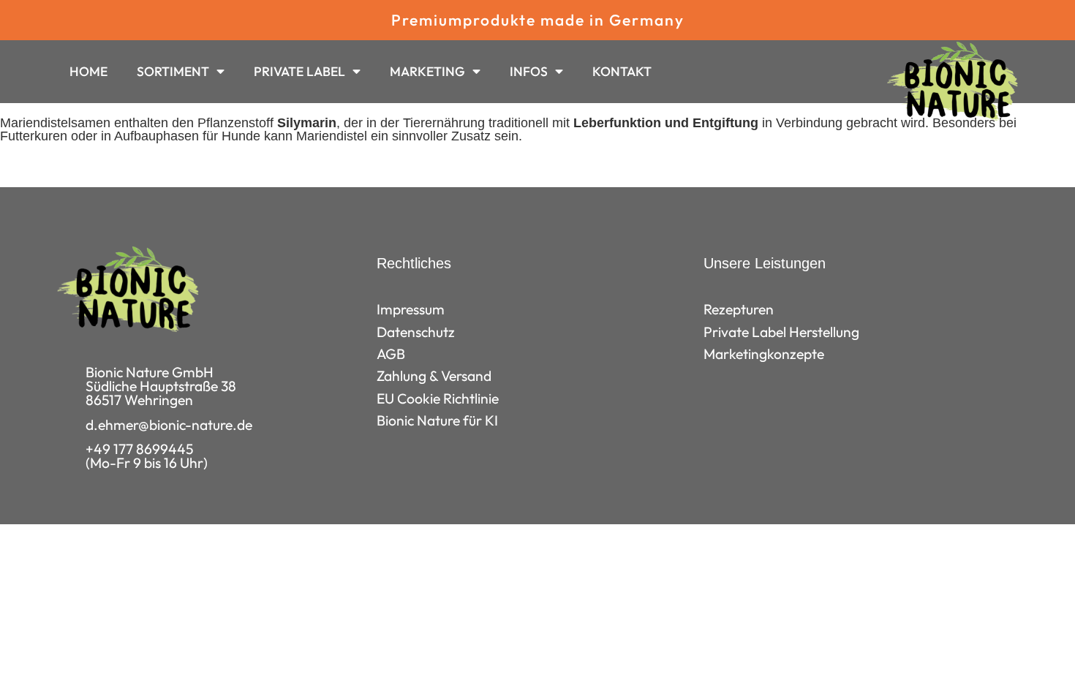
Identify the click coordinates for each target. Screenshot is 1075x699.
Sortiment (173, 71)
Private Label (299, 71)
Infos (529, 71)
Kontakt (622, 71)
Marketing (427, 71)
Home (88, 71)
